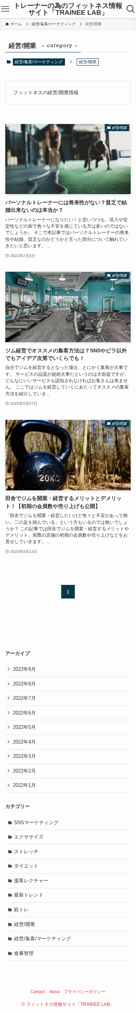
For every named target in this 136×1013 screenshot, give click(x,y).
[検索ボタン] (130, 9)
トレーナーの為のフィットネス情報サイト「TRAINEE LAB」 (68, 9)
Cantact (38, 991)
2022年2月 (24, 771)
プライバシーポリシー (84, 991)
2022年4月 (24, 742)
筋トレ (21, 909)
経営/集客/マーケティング (39, 62)
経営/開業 (24, 924)
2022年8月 (24, 684)
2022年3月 (24, 756)
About (54, 991)
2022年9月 (24, 669)
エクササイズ (28, 837)
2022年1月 (24, 785)
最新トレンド (28, 895)
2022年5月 (24, 727)
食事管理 (24, 953)
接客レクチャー (31, 880)
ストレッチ (26, 851)
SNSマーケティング (36, 822)
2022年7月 (24, 698)
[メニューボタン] (5, 9)
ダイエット (26, 866)
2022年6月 (24, 713)
